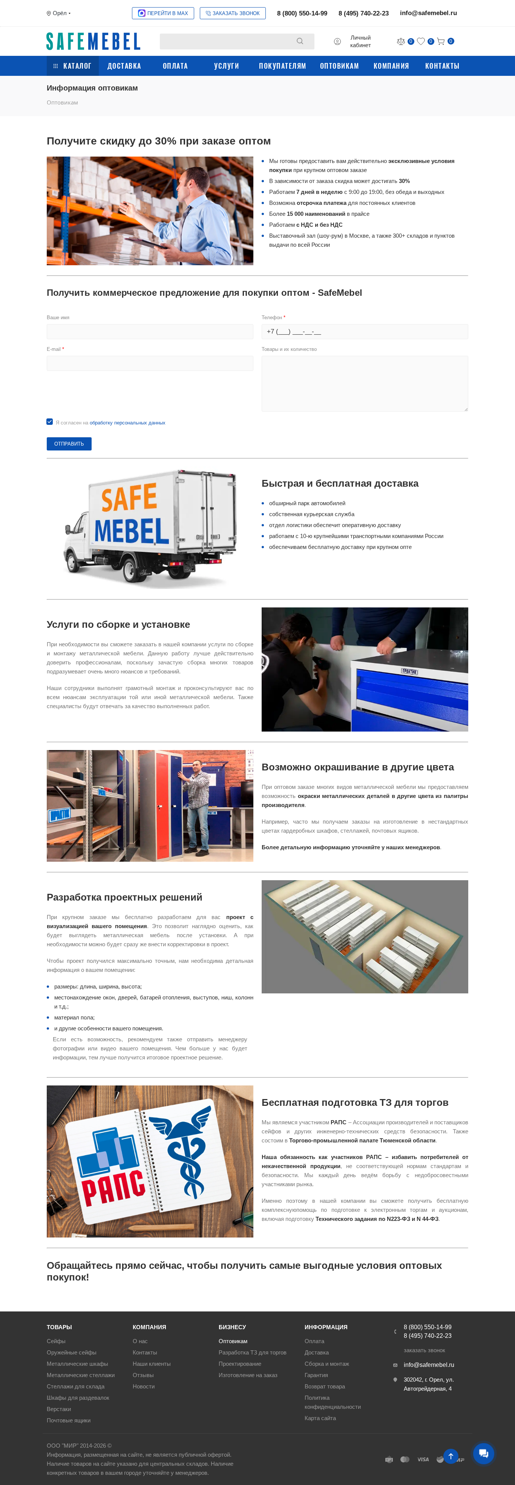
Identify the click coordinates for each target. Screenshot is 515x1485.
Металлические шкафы (77, 1363)
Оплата (175, 66)
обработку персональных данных (128, 423)
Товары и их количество (289, 349)
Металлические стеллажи (81, 1375)
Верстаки (59, 1409)
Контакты (442, 66)
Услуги (226, 66)
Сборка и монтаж (327, 1363)
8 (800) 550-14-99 (302, 13)
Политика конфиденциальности (333, 1402)
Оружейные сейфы (72, 1352)
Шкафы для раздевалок (78, 1397)
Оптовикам (339, 66)
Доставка (124, 66)
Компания (391, 66)
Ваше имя (58, 317)
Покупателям (283, 66)
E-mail (55, 349)
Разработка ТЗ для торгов (253, 1352)
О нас (140, 1341)
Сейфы (56, 1341)
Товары (59, 1327)
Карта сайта (320, 1418)
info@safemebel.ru (428, 13)
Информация (326, 1327)
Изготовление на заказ (248, 1375)
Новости (144, 1386)
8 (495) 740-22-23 (364, 13)
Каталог (77, 66)
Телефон (273, 317)
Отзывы (143, 1375)
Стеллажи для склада (75, 1386)
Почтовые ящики (68, 1420)
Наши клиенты (152, 1363)
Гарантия (316, 1375)
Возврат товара (325, 1386)
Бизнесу (232, 1327)
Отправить (69, 444)
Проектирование (240, 1363)
